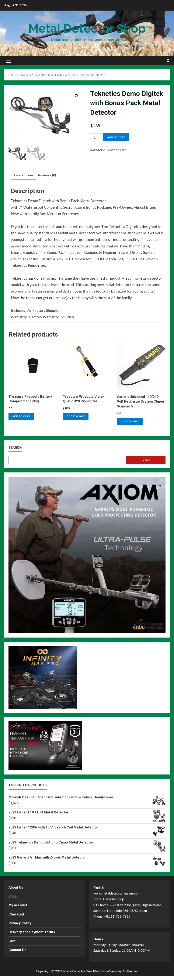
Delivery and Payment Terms (31, 932)
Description (23, 175)
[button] (8, 60)
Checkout (16, 914)
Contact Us (17, 950)
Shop (12, 896)
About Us (15, 887)
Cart (11, 941)
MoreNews (108, 971)
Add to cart (116, 137)
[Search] (168, 61)
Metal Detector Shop (87, 28)
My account (17, 905)
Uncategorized (115, 150)
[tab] (23, 175)
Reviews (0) (47, 175)
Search (15, 448)
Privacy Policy (19, 923)
